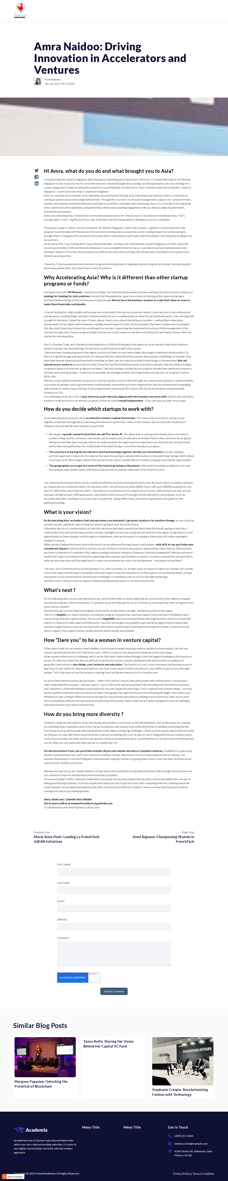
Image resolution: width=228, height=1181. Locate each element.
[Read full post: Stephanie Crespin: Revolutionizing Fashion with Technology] (182, 1061)
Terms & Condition (203, 1173)
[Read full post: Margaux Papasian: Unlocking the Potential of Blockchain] (45, 1057)
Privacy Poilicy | (182, 1173)
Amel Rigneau (53, 79)
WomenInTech (44, 35)
